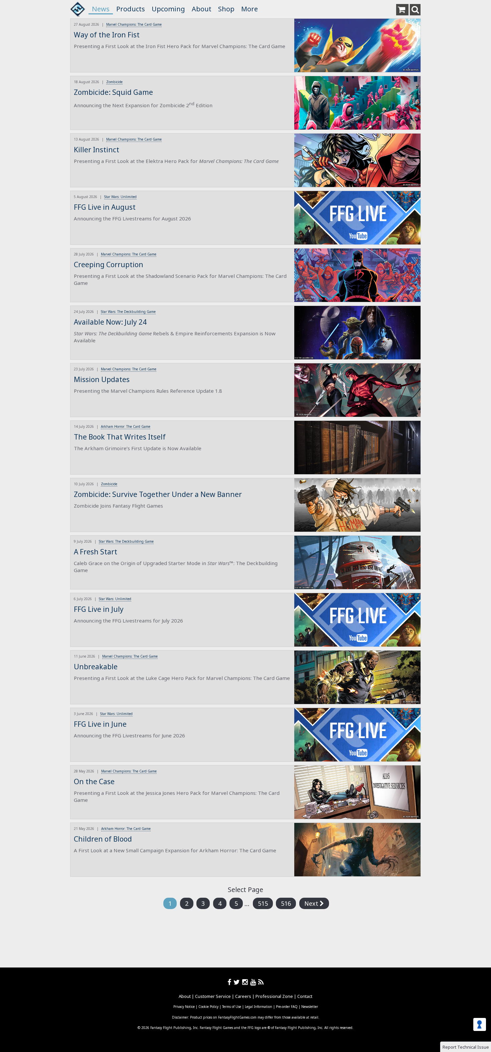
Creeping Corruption (108, 264)
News (101, 8)
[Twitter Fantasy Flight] (237, 982)
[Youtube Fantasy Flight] (254, 982)
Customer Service (213, 996)
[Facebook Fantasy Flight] (230, 982)
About (201, 8)
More (249, 8)
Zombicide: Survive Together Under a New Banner (158, 494)
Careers (243, 996)
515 (263, 903)
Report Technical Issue (466, 1047)
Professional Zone (274, 996)
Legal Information (258, 1006)
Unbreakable (96, 666)
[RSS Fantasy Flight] (261, 982)
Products (130, 8)
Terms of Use (231, 1006)
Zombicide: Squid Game (113, 92)
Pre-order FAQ (287, 1006)
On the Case (94, 781)
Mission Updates (102, 379)
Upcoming (168, 8)
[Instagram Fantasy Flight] (246, 982)
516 (286, 903)
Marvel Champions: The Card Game (134, 24)
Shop (226, 8)
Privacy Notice (184, 1006)
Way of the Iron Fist (107, 34)
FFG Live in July (99, 609)
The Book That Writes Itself (120, 437)
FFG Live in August (105, 207)
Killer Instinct (96, 149)
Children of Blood (103, 839)
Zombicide (114, 81)
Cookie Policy (208, 1006)
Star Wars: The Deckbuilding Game (128, 311)
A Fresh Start (95, 551)
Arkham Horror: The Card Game (125, 426)
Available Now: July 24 (110, 322)
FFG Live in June (100, 724)
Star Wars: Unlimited (120, 196)
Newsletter (309, 1006)
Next (311, 903)
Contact (304, 996)
